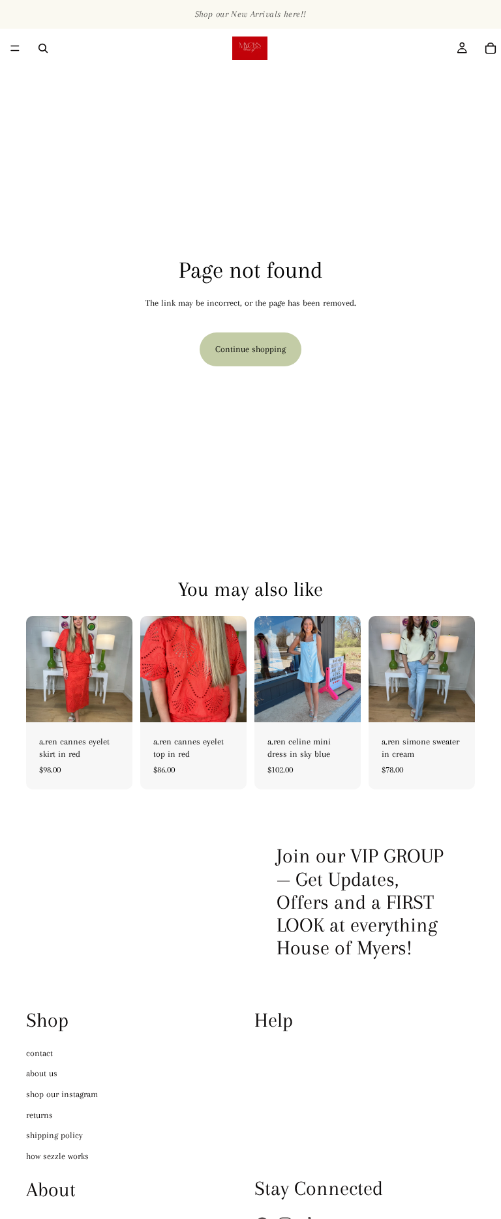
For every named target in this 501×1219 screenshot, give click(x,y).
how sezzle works (57, 1156)
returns (39, 1115)
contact (39, 1053)
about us (41, 1074)
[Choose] (112, 702)
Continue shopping (250, 349)
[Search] (43, 48)
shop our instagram (62, 1094)
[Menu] (15, 48)
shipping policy (54, 1135)
